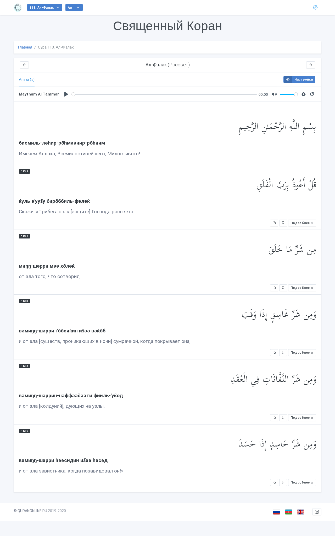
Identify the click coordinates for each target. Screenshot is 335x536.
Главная (25, 47)
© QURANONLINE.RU (30, 511)
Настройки (303, 79)
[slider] (164, 94)
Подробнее (301, 223)
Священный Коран (167, 26)
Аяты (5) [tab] (27, 79)
